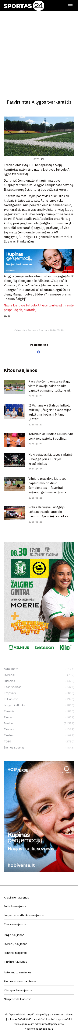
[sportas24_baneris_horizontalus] (39, 272)
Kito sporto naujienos (18, 990)
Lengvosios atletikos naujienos (24, 915)
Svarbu (43, 330)
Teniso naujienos (15, 924)
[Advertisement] (39, 52)
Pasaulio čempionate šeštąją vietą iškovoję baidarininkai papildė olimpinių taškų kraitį (49, 386)
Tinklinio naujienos (15, 961)
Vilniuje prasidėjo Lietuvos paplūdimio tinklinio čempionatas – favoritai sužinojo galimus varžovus (47, 485)
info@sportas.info (53, 1024)
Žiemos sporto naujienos (20, 981)
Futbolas (33, 330)
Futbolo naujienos (15, 906)
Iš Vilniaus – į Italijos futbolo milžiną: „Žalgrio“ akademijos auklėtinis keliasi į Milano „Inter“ (49, 412)
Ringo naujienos (14, 935)
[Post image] (14, 387)
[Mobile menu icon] (70, 5)
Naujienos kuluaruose (17, 999)
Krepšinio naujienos (16, 897)
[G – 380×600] (39, 652)
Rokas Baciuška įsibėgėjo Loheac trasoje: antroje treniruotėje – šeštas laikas (48, 511)
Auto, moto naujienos (17, 972)
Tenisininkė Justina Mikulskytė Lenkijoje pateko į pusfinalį (50, 436)
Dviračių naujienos (15, 944)
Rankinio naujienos (15, 952)
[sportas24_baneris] (39, 871)
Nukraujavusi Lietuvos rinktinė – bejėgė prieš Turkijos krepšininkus (50, 459)
